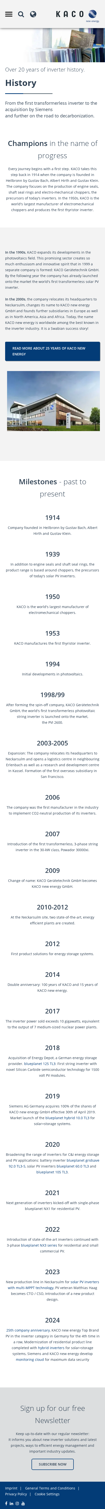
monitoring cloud (30, 1359)
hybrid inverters (51, 1347)
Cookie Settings (47, 1494)
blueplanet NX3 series (39, 1245)
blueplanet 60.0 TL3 (73, 1166)
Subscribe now (52, 1464)
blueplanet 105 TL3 (52, 1172)
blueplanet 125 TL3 (39, 1063)
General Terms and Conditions (50, 1488)
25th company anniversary (28, 1330)
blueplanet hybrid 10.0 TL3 (67, 1118)
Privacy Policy (16, 1494)
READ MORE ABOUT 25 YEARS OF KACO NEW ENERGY (48, 351)
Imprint (11, 1488)
